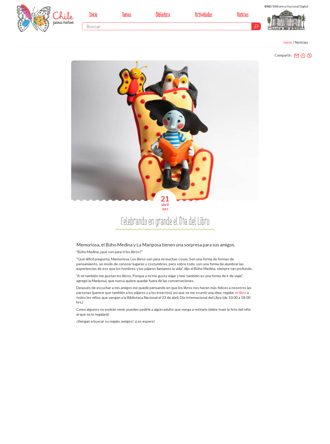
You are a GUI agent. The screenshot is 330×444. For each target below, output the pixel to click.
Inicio (93, 14)
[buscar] (256, 26)
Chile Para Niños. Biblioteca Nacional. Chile (45, 18)
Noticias (243, 14)
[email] (296, 55)
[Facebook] (303, 55)
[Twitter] (309, 55)
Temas (126, 14)
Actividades (203, 14)
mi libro (240, 292)
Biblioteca (163, 14)
